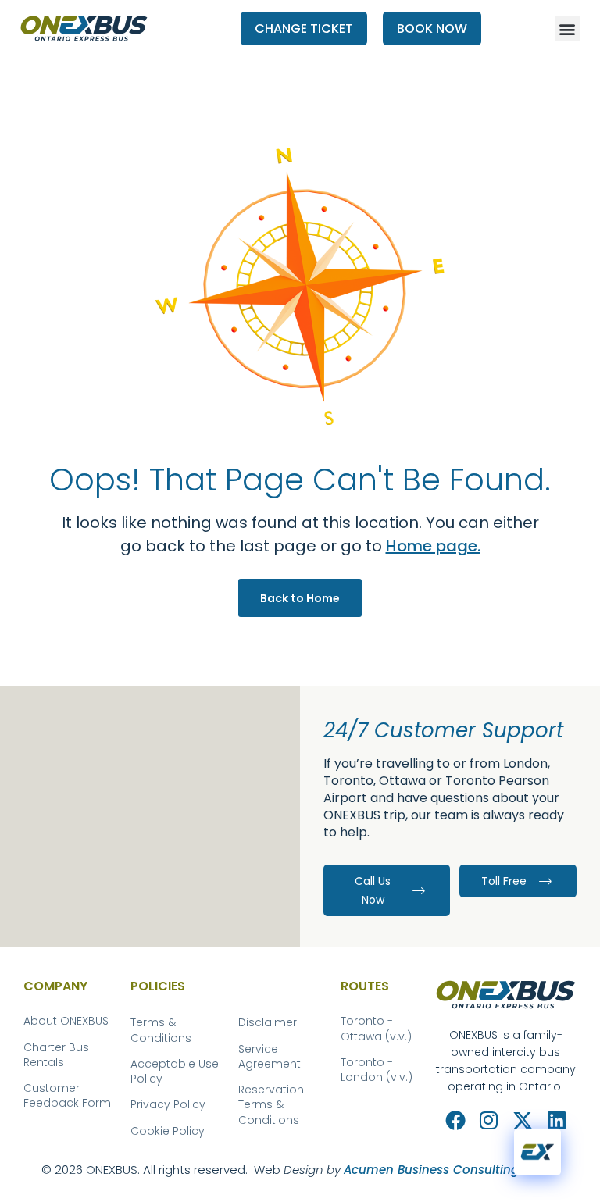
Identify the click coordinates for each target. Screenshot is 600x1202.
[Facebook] (455, 1119)
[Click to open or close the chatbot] (537, 1151)
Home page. (433, 546)
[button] (567, 28)
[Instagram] (489, 1119)
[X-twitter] (522, 1119)
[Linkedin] (557, 1119)
